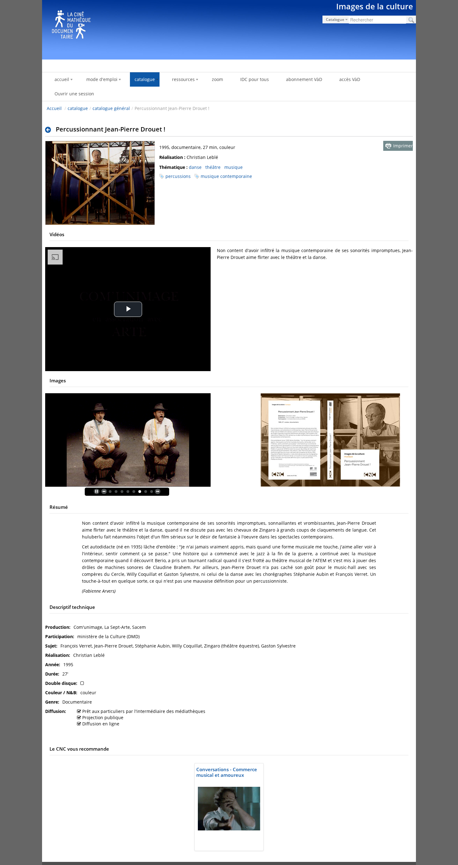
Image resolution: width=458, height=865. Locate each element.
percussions (178, 176)
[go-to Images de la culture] (229, 28)
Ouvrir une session (74, 94)
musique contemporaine (226, 176)
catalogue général (111, 108)
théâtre (213, 167)
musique (233, 167)
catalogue (78, 108)
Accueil (54, 108)
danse (195, 167)
